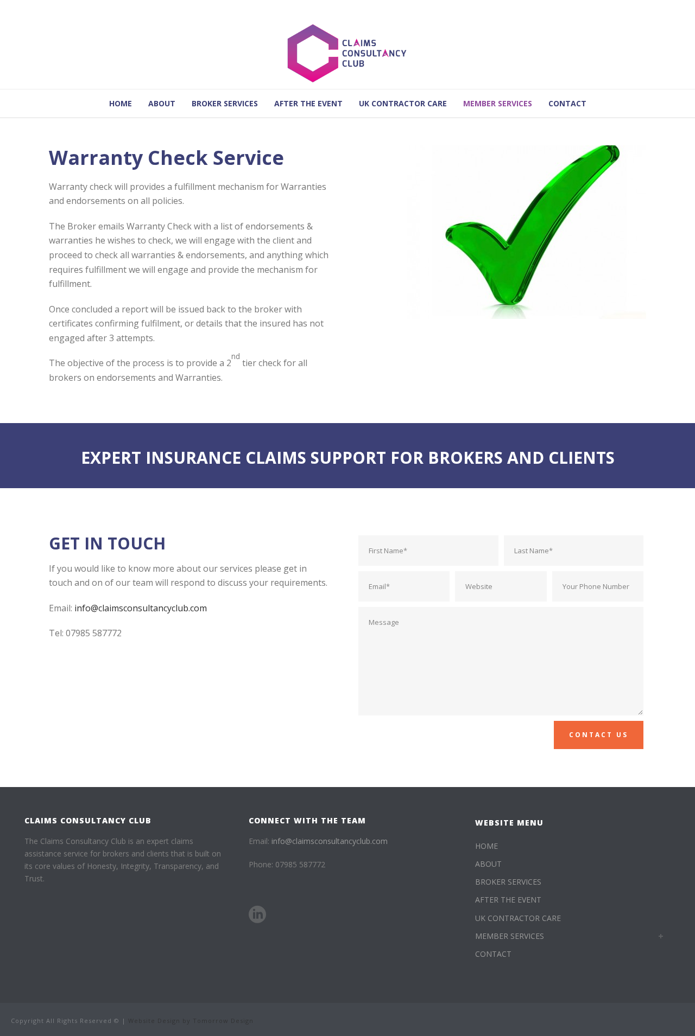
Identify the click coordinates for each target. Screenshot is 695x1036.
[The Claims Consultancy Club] (347, 54)
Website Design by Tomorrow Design (191, 1020)
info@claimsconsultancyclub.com (140, 608)
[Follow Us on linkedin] (257, 914)
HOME (120, 103)
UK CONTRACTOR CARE (403, 103)
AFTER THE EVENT (308, 103)
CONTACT (567, 103)
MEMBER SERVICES (497, 103)
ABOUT (161, 103)
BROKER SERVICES (225, 103)
